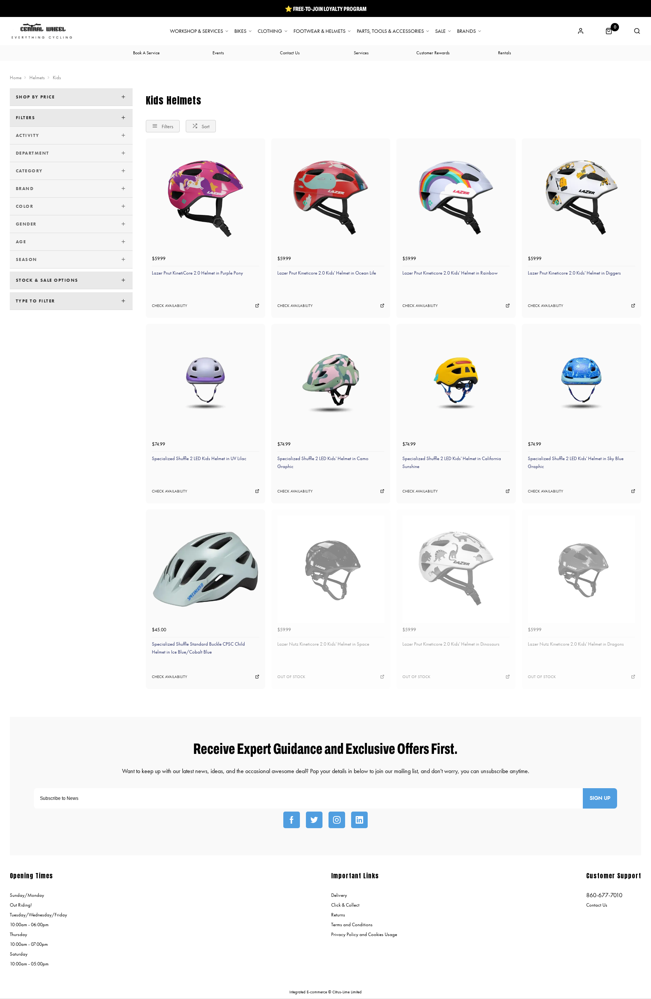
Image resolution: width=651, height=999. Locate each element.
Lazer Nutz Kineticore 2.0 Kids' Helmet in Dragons (576, 644)
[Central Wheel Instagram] (337, 820)
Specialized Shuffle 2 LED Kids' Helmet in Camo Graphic (322, 462)
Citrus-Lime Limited (347, 992)
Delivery (339, 895)
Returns (338, 915)
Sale (440, 31)
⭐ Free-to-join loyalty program (326, 8)
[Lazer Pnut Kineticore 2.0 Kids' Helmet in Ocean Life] (331, 198)
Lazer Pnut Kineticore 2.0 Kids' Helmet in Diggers (574, 273)
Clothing (270, 31)
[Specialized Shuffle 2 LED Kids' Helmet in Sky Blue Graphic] (581, 383)
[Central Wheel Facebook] (291, 820)
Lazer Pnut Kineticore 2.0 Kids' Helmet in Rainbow (450, 273)
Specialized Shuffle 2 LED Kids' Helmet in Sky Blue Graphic (575, 462)
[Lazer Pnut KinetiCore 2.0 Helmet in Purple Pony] (205, 198)
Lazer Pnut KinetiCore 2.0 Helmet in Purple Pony (197, 273)
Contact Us (596, 905)
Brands (466, 31)
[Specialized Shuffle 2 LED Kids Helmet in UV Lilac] (205, 383)
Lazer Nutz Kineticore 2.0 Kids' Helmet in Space (323, 644)
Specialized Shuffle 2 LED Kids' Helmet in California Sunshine (451, 462)
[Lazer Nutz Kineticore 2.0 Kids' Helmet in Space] (331, 569)
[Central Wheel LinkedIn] (359, 820)
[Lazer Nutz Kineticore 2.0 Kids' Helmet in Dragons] (581, 569)
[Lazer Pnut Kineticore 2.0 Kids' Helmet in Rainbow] (456, 198)
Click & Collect (345, 905)
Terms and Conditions (352, 924)
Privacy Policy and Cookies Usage (364, 934)
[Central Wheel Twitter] (314, 820)
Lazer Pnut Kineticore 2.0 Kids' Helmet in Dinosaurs (451, 644)
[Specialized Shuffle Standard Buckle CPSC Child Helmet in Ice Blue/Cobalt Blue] (205, 569)
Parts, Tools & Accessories (390, 31)
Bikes (240, 31)
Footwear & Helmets (319, 31)
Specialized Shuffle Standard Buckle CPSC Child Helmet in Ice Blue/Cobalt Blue (198, 648)
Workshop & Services (196, 31)
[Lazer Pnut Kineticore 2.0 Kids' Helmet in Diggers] (581, 198)
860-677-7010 (604, 895)
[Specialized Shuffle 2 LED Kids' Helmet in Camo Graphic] (331, 383)
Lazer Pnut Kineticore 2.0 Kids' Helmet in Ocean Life (326, 273)
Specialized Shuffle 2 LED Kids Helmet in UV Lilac (199, 458)
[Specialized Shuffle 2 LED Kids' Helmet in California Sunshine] (456, 383)
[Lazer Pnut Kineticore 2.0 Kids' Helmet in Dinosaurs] (456, 569)
